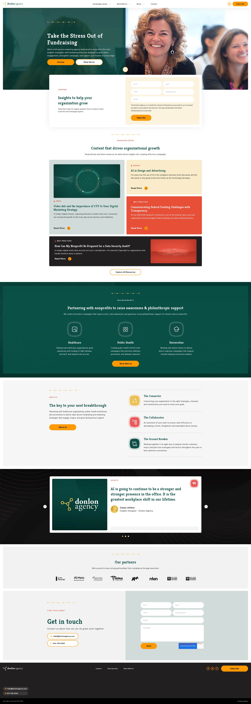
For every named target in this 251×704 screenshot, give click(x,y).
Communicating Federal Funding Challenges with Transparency (160, 208)
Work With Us (126, 364)
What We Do (89, 62)
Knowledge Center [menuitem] (100, 4)
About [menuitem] (139, 4)
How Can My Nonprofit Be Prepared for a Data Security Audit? (92, 246)
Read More (59, 228)
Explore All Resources (125, 272)
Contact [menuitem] (154, 4)
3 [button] (128, 536)
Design (136, 165)
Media (58, 201)
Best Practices (140, 202)
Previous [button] (45, 506)
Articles (60, 62)
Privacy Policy (243, 701)
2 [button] (125, 536)
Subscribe (240, 4)
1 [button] (122, 536)
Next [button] (206, 506)
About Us (63, 427)
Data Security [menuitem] (113, 669)
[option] (125, 504)
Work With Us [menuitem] (122, 4)
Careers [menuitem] (99, 669)
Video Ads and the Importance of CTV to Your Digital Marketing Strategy (86, 207)
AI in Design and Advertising (148, 170)
